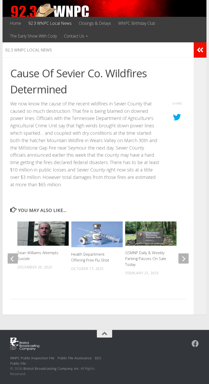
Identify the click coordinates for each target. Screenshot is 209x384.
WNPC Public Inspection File (32, 357)
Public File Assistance (75, 357)
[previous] (13, 258)
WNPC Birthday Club (136, 23)
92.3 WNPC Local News (50, 23)
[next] (183, 258)
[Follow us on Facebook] (195, 343)
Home (15, 23)
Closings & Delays (95, 23)
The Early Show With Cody (33, 36)
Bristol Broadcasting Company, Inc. (51, 368)
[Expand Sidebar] (200, 50)
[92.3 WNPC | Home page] (50, 14)
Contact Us (74, 36)
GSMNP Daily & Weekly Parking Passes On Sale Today (145, 258)
